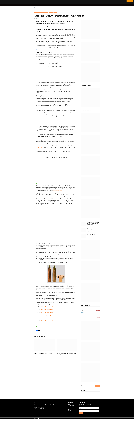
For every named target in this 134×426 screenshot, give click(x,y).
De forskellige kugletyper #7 (47, 320)
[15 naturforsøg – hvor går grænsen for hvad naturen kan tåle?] (67, 345)
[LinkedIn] (31, 29)
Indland (46, 12)
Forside (61, 7)
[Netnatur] (39, 7)
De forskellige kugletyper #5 (47, 317)
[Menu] (35, 5)
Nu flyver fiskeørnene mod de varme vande (43, 353)
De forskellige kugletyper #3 (47, 312)
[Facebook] (31, 24)
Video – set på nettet (91, 234)
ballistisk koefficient (57, 190)
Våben (55, 12)
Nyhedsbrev (72, 7)
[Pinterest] (31, 31)
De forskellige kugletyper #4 (47, 315)
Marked (78, 7)
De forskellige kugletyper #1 (47, 306)
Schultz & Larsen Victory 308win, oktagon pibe (89, 308)
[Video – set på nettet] (83, 236)
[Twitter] (31, 26)
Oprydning (82, 312)
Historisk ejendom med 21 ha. (86, 315)
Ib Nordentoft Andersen (39, 12)
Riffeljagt (51, 12)
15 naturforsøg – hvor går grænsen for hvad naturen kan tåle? (66, 354)
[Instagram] (38, 413)
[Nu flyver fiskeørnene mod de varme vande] (44, 345)
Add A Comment (56, 358)
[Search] (99, 5)
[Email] (31, 34)
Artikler (66, 7)
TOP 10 (83, 7)
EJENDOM (95, 7)
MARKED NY (89, 7)
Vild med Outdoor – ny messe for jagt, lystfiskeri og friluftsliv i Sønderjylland (93, 223)
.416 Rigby (40, 147)
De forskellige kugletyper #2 (47, 309)
